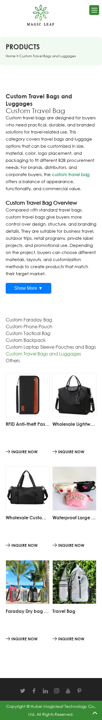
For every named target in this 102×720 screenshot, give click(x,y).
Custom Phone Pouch (29, 326)
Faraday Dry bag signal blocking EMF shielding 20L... (28, 611)
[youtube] (68, 691)
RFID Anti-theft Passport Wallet (28, 424)
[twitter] (22, 691)
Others (13, 360)
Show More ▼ (28, 288)
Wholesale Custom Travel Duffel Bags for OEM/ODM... (28, 517)
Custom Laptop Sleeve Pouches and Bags (51, 347)
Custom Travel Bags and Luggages (43, 354)
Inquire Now (24, 451)
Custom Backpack (26, 340)
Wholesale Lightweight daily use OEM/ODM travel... (74, 424)
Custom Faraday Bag (29, 320)
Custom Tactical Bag (28, 333)
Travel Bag (63, 611)
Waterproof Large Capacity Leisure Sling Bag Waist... (74, 517)
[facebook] (34, 691)
